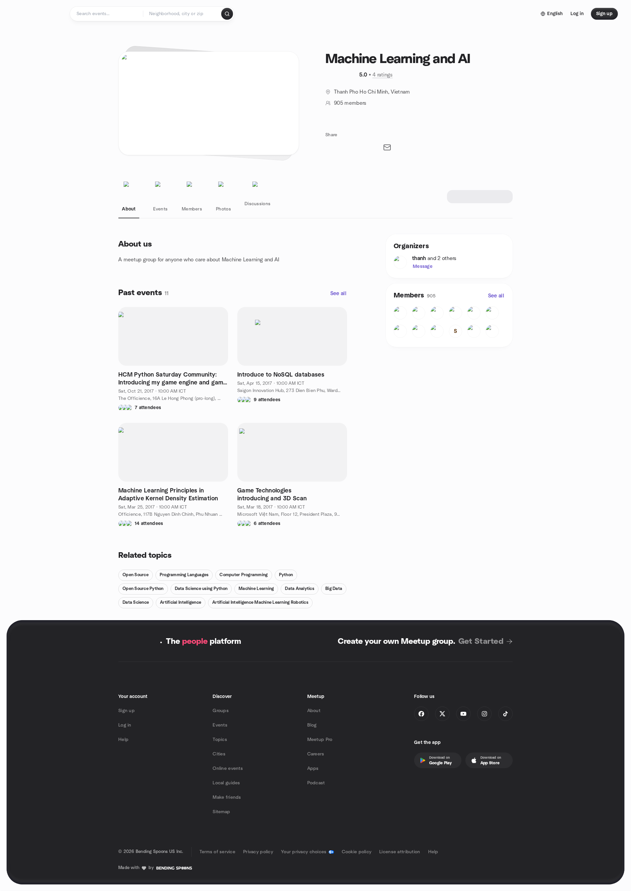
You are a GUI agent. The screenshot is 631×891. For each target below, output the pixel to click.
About (313, 710)
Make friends (227, 797)
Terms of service (217, 852)
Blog (312, 725)
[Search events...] (227, 14)
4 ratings (382, 74)
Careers (315, 754)
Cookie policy (357, 852)
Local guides (226, 783)
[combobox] (182, 14)
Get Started (480, 641)
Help (123, 739)
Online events (228, 768)
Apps (313, 768)
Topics (220, 739)
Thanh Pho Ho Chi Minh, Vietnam (372, 92)
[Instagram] (484, 713)
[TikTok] (505, 713)
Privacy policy (258, 852)
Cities (219, 754)
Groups (221, 710)
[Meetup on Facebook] (421, 713)
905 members (350, 103)
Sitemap (221, 812)
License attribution (399, 852)
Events (220, 725)
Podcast (316, 783)
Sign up (126, 710)
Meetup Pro (320, 739)
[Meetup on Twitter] (442, 713)
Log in (124, 725)
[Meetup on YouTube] (463, 713)
